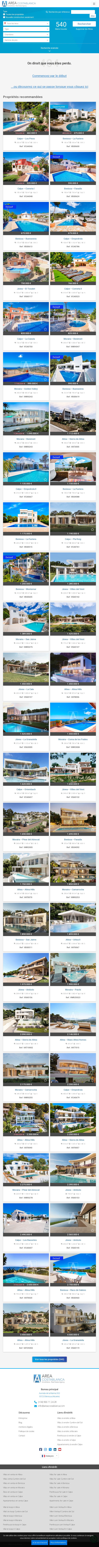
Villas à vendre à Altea (66, 1418)
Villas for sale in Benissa (59, 1483)
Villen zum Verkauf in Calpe (61, 1529)
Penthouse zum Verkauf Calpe (62, 1524)
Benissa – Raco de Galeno (73, 1290)
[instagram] (45, 1449)
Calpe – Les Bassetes (26, 1240)
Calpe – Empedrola (73, 238)
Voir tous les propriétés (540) (49, 1359)
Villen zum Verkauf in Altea (60, 1507)
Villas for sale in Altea (58, 1474)
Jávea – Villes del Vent (73, 589)
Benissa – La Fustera (73, 138)
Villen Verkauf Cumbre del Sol (62, 1511)
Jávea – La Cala (26, 689)
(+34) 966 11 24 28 (47, 1401)
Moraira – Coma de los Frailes (73, 739)
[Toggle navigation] (94, 4)
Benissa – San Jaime (26, 939)
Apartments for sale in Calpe (61, 1500)
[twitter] (50, 1449)
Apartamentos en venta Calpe (15, 1500)
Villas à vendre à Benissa (67, 1427)
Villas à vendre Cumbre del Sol (69, 1422)
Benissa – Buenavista (25, 238)
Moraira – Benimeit (73, 339)
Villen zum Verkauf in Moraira (61, 1520)
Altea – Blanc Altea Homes (73, 1039)
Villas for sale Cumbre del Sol (62, 1478)
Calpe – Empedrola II (26, 489)
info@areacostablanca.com (51, 1405)
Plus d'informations (58, 1542)
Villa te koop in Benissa (12, 1515)
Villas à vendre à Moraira (67, 1431)
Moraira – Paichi (73, 989)
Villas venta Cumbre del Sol (14, 1478)
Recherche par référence (59, 12)
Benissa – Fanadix (73, 188)
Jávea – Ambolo (26, 989)
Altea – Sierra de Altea (73, 439)
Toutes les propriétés (15, 14)
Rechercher (84, 23)
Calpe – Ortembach (26, 789)
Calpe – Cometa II (73, 288)
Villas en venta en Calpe (13, 1496)
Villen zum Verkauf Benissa (61, 1515)
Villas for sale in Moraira (59, 1487)
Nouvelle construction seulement (20, 17)
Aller (93, 16)
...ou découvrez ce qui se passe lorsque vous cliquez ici (49, 86)
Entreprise (23, 1418)
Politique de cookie (26, 1431)
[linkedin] (55, 1449)
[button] (9, 116)
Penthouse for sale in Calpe (61, 1492)
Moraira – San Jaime (26, 639)
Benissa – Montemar (26, 589)
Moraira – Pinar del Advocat (26, 839)
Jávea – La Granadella (26, 739)
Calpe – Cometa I (26, 188)
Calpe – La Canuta (26, 339)
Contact (22, 1435)
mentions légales (26, 1427)
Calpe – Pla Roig (73, 539)
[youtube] (59, 1449)
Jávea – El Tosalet (26, 288)
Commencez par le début (49, 76)
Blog (20, 1422)
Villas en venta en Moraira (13, 1487)
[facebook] (40, 1449)
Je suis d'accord (41, 1542)
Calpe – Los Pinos (26, 138)
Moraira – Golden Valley (26, 389)
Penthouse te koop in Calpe (14, 1524)
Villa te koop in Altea (11, 1507)
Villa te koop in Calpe (11, 1529)
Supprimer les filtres (84, 29)
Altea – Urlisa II (73, 939)
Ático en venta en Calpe (13, 1492)
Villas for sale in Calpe (58, 1496)
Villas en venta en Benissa (14, 1483)
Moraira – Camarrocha (73, 889)
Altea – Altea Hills (73, 689)
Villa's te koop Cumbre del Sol (15, 1511)
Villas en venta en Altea (12, 1474)
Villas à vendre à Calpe (66, 1440)
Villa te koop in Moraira (12, 1520)
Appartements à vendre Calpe (69, 1444)
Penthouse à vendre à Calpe (69, 1435)
